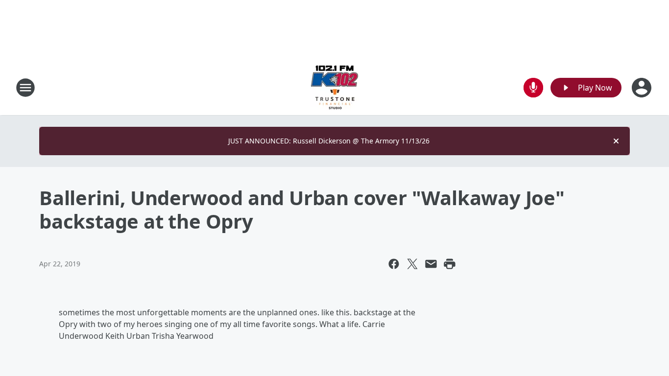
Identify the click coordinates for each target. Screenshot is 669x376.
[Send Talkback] (533, 87)
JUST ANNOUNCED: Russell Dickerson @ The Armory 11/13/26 (329, 140)
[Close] (616, 141)
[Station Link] (334, 87)
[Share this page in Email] (431, 264)
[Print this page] (449, 264)
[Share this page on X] (412, 264)
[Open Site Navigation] (25, 87)
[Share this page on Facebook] (394, 264)
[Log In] (642, 87)
